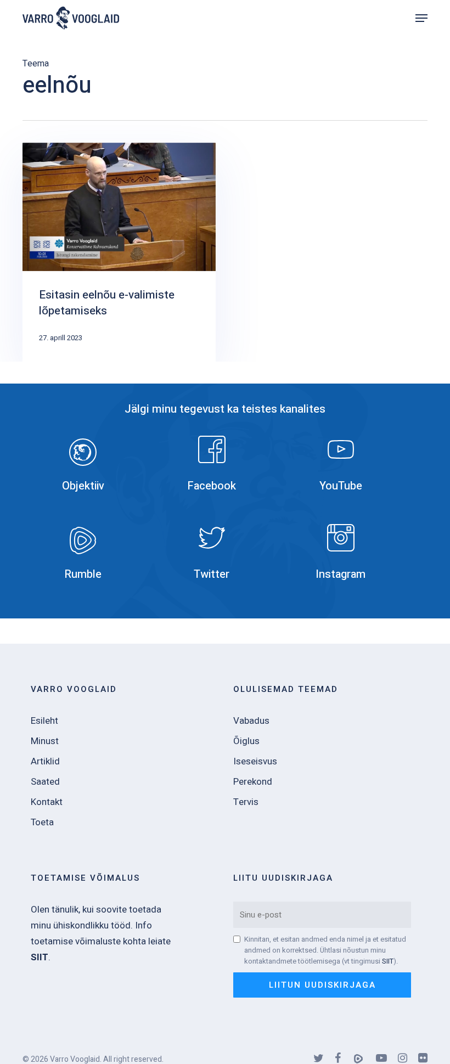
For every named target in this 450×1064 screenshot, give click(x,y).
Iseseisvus (255, 761)
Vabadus (251, 721)
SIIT (387, 961)
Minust (45, 741)
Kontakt (47, 802)
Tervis (245, 802)
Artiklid (45, 761)
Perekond (252, 782)
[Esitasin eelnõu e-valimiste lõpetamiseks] (119, 252)
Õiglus (246, 741)
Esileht (44, 721)
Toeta (42, 822)
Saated (45, 782)
